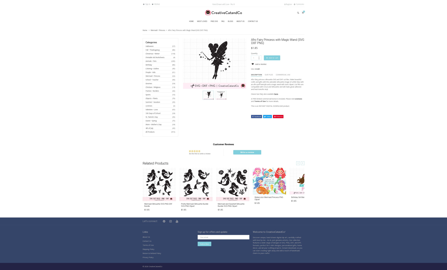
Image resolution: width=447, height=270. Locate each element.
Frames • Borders (152, 91)
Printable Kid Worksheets (155, 57)
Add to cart (273, 58)
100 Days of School (153, 113)
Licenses (149, 106)
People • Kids (151, 72)
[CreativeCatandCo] (223, 13)
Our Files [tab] (269, 75)
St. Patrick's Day (152, 117)
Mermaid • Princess (158, 30)
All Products (150, 132)
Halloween (150, 46)
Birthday (149, 65)
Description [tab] (256, 75)
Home (145, 30)
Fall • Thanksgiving (152, 50)
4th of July (149, 128)
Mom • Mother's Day (153, 124)
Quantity (254, 53)
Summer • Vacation (153, 102)
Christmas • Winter (153, 54)
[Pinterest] (164, 221)
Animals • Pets (151, 61)
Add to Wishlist (260, 64)
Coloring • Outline (152, 68)
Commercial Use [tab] (283, 75)
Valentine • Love (152, 109)
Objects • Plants (152, 98)
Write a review (247, 152)
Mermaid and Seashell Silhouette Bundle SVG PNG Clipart (231, 205)
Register (289, 4)
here (276, 94)
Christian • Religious (153, 87)
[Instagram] (170, 221)
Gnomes (149, 83)
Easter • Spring (151, 121)
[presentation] (298, 163)
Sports (148, 94)
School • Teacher (152, 80)
